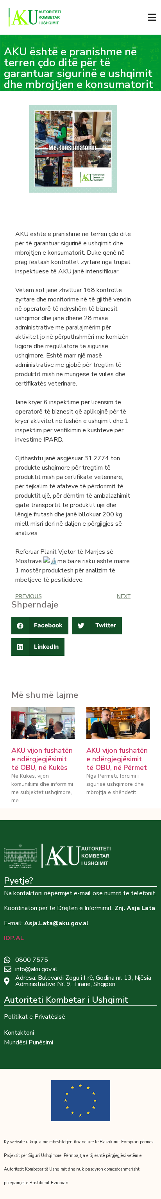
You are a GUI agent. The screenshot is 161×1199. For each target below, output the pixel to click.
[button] (40, 625)
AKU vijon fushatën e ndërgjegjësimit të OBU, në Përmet (117, 759)
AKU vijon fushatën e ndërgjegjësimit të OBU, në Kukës (42, 759)
